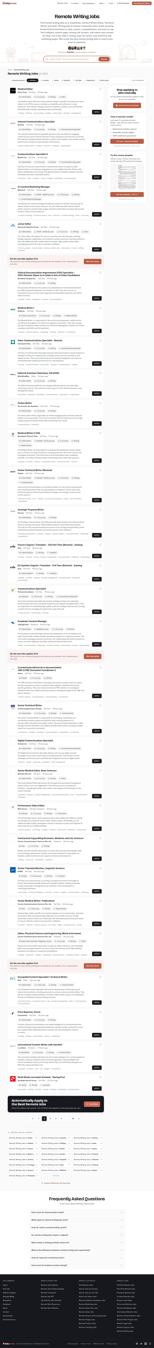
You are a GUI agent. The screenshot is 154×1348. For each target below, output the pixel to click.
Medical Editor (25, 89)
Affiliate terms (98, 1344)
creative (39, 146)
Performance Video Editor (31, 805)
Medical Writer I (26, 308)
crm (72, 795)
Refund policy (73, 1344)
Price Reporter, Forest (29, 1012)
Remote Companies (48, 1293)
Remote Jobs (62, 3)
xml (34, 499)
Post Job (6, 1289)
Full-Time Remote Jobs (125, 1285)
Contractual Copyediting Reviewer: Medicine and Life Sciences (50, 838)
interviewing (38, 1036)
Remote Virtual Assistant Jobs (128, 1316)
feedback (56, 146)
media (29, 762)
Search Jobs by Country (88, 1289)
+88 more (55, 1176)
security (47, 146)
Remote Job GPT (47, 1296)
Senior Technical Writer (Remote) (35, 470)
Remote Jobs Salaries (49, 1285)
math (20, 645)
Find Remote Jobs (86, 1285)
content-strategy (68, 215)
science (45, 299)
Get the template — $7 (127, 194)
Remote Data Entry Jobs (88, 1308)
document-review (49, 462)
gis (49, 1001)
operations (37, 299)
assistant (32, 395)
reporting (85, 215)
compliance (71, 332)
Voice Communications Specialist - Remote (40, 340)
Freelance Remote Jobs (126, 1293)
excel (43, 178)
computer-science (73, 955)
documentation (56, 299)
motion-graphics (25, 248)
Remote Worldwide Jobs (126, 1308)
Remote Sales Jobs (86, 1312)
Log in (111, 3)
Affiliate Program (9, 1293)
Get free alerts (92, 261)
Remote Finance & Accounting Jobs (92, 1316)
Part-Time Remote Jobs (126, 1289)
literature (61, 332)
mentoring (74, 732)
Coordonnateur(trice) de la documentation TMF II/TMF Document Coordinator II (39, 669)
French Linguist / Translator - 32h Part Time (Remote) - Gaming (50, 545)
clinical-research (32, 332)
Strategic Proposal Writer (31, 509)
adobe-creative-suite (26, 146)
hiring (66, 499)
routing (21, 365)
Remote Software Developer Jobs (92, 1300)
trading (21, 1036)
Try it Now (94, 1104)
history (47, 1036)
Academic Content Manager (32, 621)
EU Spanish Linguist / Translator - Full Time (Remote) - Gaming (50, 565)
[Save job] (100, 89)
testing (75, 365)
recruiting (36, 830)
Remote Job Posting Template (52, 1289)
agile (60, 925)
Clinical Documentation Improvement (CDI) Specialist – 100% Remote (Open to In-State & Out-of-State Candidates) (49, 274)
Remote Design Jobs (87, 1319)
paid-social (62, 830)
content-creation (53, 645)
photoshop (66, 248)
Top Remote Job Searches (51, 1300)
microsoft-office (64, 462)
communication (70, 178)
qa (41, 1069)
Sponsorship (8, 1316)
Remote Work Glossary (50, 1308)
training (67, 113)
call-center (45, 365)
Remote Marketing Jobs (88, 1304)
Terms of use (86, 1344)
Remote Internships (124, 1300)
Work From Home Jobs (87, 1296)
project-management (48, 557)
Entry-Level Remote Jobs (126, 1304)
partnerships (84, 645)
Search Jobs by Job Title (88, 1293)
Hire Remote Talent (142, 3)
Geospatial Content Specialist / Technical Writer (42, 977)
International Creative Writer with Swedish (40, 1044)
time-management (58, 762)
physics (84, 955)
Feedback (6, 1304)
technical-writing (41, 215)
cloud (74, 248)
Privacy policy (112, 1344)
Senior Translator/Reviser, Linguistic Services (41, 868)
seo (50, 215)
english (48, 113)
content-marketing (25, 215)
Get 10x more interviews (129, 105)
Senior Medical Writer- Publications (36, 901)
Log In (5, 1285)
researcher (30, 860)
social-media (37, 248)
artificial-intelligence (36, 892)
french (36, 557)
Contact (6, 1312)
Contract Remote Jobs (125, 1296)
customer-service (32, 365)
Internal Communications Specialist (36, 121)
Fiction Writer (25, 403)
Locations (75, 3)
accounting (23, 892)
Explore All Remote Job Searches (57, 1183)
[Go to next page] (79, 1118)
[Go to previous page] (32, 1118)
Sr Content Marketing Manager (34, 187)
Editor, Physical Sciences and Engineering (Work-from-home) (49, 933)
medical (29, 113)
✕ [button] (36, 80)
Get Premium (124, 3)
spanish (37, 578)
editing (21, 113)
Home (10, 70)
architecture (23, 732)
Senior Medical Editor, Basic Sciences (37, 770)
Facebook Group (9, 1319)
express (21, 462)
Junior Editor (24, 224)
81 (73, 1118)
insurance (22, 178)
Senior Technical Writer (30, 705)
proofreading (39, 113)
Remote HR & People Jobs (127, 1319)
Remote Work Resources (50, 1304)
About (5, 1308)
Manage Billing (8, 1296)
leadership (85, 534)
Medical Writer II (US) (29, 433)
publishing (58, 178)
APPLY (96, 112)
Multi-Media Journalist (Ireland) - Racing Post (41, 1077)
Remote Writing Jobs (125, 1331)
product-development (54, 499)
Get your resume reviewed (127, 141)
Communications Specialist (32, 588)
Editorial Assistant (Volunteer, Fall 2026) (38, 373)
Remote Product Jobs (87, 1323)
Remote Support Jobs (125, 1327)
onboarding (57, 113)
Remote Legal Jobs (124, 1323)
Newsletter (7, 1300)
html (29, 178)
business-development (27, 534)
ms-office (52, 925)
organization (76, 113)
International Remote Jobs (127, 1312)
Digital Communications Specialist (35, 740)
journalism (22, 395)
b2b (78, 215)
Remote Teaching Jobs (87, 1327)
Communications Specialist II (33, 154)
